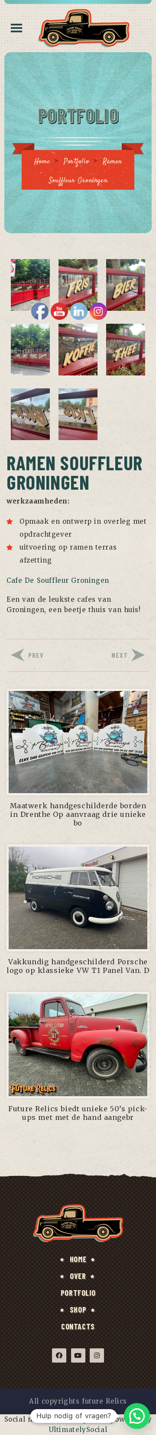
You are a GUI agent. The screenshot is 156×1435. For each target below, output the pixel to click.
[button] (137, 1416)
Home (42, 162)
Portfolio (76, 162)
